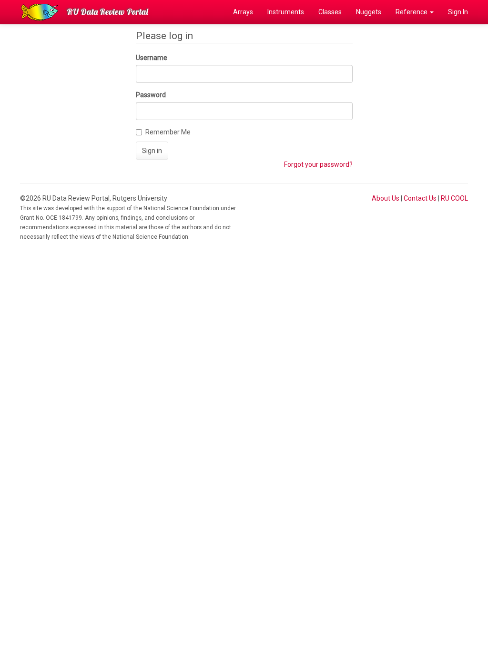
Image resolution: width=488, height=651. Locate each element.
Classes (330, 12)
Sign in (152, 150)
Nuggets (368, 12)
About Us (385, 198)
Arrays (243, 12)
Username (151, 57)
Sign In (458, 12)
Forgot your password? (318, 164)
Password (151, 95)
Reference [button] (412, 12)
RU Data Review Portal (107, 11)
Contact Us (420, 198)
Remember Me (168, 132)
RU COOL (454, 198)
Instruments (285, 12)
